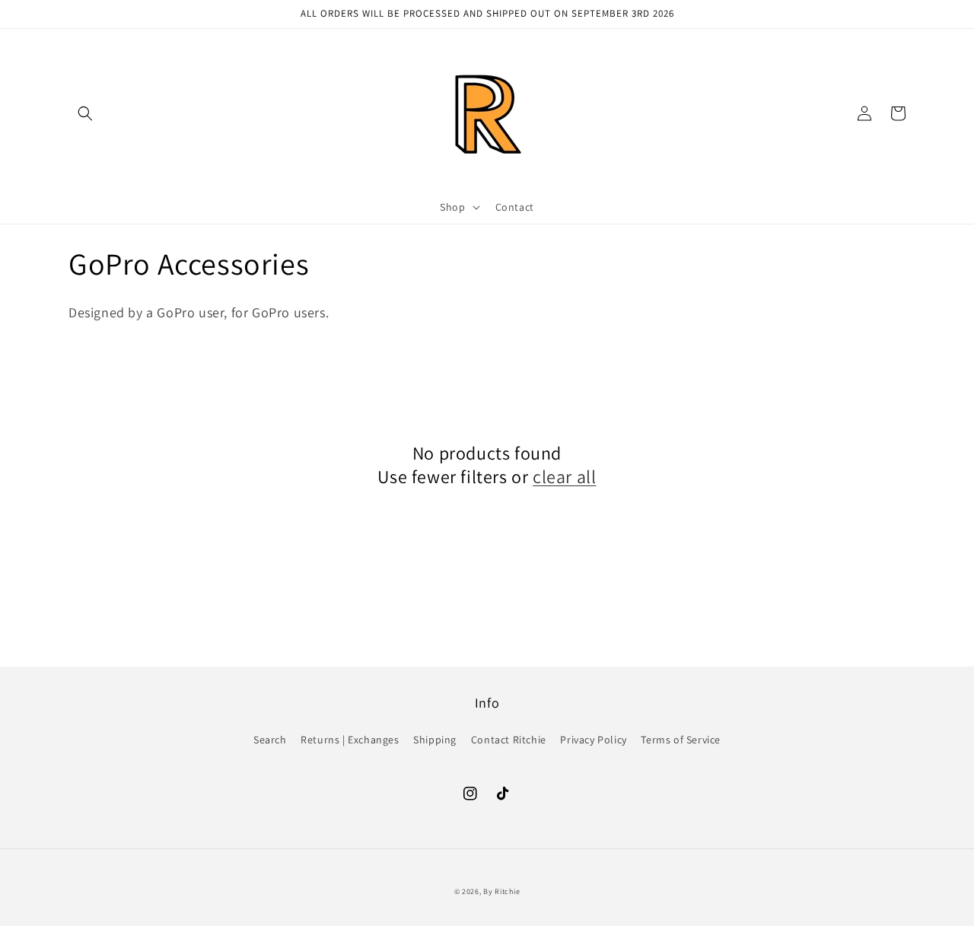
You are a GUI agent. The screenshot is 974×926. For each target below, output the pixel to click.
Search (270, 739)
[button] (85, 113)
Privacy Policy (593, 739)
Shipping (435, 739)
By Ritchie (501, 891)
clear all (564, 476)
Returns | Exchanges (350, 739)
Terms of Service (681, 739)
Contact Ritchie (508, 739)
